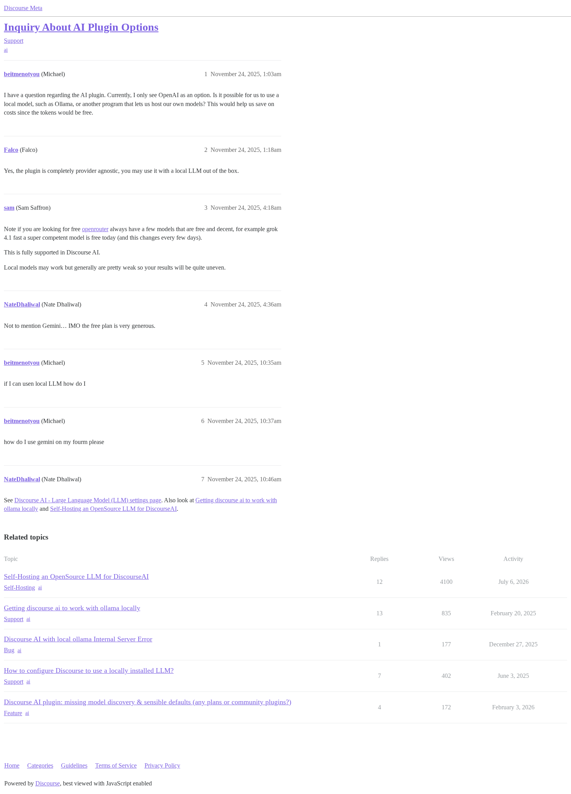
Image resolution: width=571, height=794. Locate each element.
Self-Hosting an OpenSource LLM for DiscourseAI (113, 508)
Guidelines (74, 765)
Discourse (47, 783)
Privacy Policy (162, 765)
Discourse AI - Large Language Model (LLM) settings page (87, 500)
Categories (40, 765)
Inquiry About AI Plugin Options (81, 27)
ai (6, 50)
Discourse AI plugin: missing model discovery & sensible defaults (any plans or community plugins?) (147, 702)
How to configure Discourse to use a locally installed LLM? (89, 670)
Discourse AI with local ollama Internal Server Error (78, 639)
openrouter (95, 229)
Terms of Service (116, 765)
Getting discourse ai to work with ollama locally (72, 608)
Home (11, 765)
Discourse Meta (23, 8)
